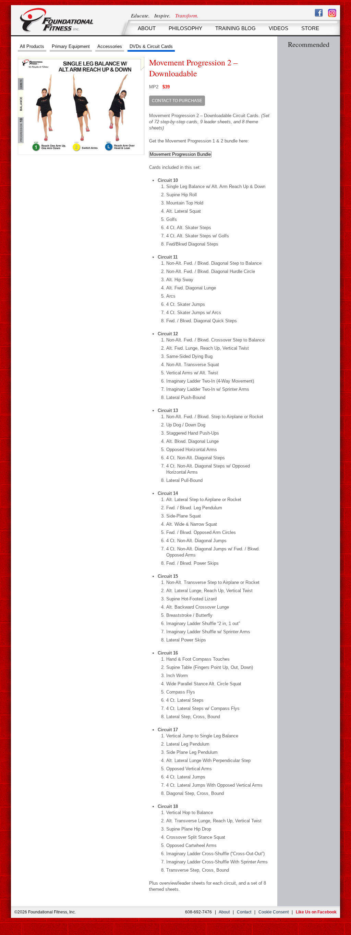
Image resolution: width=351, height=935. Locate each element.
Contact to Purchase (177, 100)
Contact (244, 912)
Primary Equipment (71, 46)
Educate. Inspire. (164, 15)
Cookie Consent (273, 912)
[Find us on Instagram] (332, 13)
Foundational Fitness (57, 20)
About (147, 28)
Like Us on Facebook (316, 912)
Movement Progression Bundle (180, 154)
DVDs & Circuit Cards (151, 46)
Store (310, 28)
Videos (278, 28)
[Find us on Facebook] (319, 13)
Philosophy (185, 28)
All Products (32, 46)
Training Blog (235, 28)
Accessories (109, 46)
